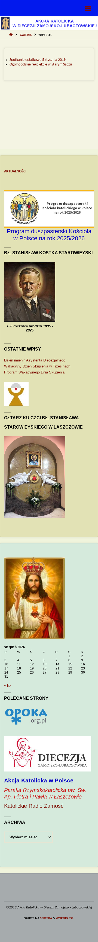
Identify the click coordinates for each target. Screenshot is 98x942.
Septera (45, 918)
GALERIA (26, 35)
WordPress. (65, 918)
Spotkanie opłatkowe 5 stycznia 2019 (38, 60)
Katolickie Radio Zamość (33, 806)
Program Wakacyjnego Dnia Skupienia (34, 372)
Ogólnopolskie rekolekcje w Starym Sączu (41, 64)
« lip (7, 685)
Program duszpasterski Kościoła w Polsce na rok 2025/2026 (49, 235)
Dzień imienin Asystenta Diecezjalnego (34, 360)
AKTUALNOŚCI (15, 171)
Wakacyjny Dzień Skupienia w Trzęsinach (37, 366)
